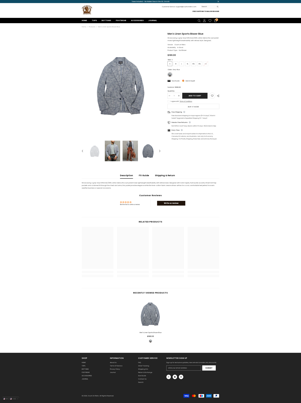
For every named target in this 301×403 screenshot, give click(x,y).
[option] (121, 84)
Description (126, 175)
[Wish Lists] (210, 20)
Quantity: (171, 91)
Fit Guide (144, 175)
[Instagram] (175, 377)
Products (92, 27)
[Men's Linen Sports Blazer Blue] (150, 314)
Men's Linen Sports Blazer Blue (150, 333)
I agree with (174, 101)
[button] (82, 151)
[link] (97, 272)
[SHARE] (217, 96)
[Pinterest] (181, 377)
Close (218, 2)
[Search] (209, 6)
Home (84, 27)
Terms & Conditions (186, 101)
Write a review (171, 203)
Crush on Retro (179, 45)
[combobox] (208, 6)
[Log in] (204, 20)
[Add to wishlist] (212, 96)
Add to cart (195, 96)
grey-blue (150, 341)
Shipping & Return (165, 175)
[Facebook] (168, 377)
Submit (208, 368)
